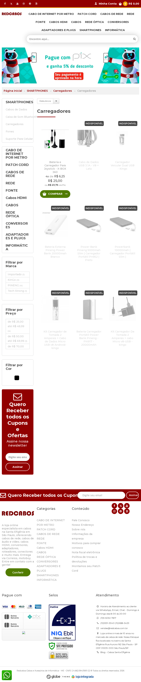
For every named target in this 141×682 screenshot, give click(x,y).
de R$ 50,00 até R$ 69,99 (17, 339)
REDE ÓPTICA (46, 557)
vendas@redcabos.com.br (114, 628)
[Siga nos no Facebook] (5, 3)
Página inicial (13, 90)
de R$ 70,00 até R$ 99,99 (17, 349)
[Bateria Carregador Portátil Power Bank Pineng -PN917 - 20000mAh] (88, 329)
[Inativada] (62, 623)
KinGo (13, 279)
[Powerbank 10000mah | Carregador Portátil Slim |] (122, 245)
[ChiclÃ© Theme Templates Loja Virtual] (58, 677)
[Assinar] (18, 467)
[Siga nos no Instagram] (23, 3)
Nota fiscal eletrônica (86, 552)
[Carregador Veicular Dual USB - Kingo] (122, 160)
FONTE (41, 543)
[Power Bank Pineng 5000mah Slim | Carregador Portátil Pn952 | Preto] (88, 245)
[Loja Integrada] (83, 677)
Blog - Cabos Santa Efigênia (115, 652)
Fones (10, 131)
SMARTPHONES (37, 90)
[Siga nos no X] (11, 3)
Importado (16, 274)
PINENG (15, 285)
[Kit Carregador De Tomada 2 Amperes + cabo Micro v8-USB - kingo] (122, 329)
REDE (41, 538)
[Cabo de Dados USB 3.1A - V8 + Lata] (88, 160)
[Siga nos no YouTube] (127, 505)
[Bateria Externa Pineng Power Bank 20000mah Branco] (55, 245)
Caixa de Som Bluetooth (18, 116)
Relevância (45, 101)
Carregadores (62, 90)
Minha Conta (108, 3)
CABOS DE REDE (48, 534)
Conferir (18, 572)
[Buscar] (134, 39)
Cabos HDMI (45, 547)
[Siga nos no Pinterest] (30, 3)
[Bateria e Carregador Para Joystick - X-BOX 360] (55, 160)
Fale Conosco (81, 520)
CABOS (41, 552)
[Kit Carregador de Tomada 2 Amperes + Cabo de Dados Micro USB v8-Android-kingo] (55, 329)
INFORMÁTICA (47, 580)
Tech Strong (17, 290)
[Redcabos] (11, 13)
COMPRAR (55, 193)
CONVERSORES (47, 561)
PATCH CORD (46, 529)
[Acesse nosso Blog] (36, 3)
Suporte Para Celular (18, 138)
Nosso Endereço (83, 524)
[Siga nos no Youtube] (17, 3)
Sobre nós (78, 529)
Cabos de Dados (16, 109)
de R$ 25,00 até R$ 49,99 (16, 326)
